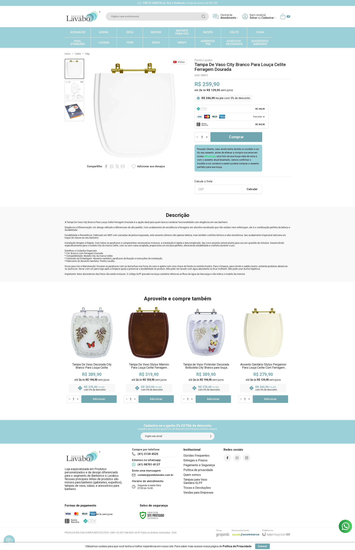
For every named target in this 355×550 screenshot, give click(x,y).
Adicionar (99, 399)
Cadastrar (267, 17)
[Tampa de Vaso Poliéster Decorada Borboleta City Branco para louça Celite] (206, 355)
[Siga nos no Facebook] (227, 458)
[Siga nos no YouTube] (237, 458)
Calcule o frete (203, 181)
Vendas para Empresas (198, 492)
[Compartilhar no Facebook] (106, 166)
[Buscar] (203, 16)
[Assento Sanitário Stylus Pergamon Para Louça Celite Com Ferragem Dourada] (263, 355)
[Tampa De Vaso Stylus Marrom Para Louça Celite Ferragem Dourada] (149, 355)
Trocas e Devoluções (197, 487)
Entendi (262, 546)
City (87, 53)
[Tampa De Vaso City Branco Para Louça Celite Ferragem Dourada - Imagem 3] (74, 111)
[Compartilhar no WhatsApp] (112, 166)
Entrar (253, 17)
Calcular (252, 189)
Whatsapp (210, 156)
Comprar (236, 137)
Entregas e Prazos (195, 460)
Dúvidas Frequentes (196, 455)
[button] (74, 69)
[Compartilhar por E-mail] (123, 166)
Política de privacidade (198, 470)
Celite (78, 53)
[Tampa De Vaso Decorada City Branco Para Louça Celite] (92, 355)
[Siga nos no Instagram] (247, 458)
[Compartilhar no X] (117, 166)
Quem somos (192, 475)
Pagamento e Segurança (199, 465)
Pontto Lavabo (203, 60)
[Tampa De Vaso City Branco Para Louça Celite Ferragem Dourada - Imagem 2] (74, 90)
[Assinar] (210, 436)
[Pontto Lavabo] (83, 16)
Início (67, 53)
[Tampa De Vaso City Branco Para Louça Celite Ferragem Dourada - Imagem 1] (74, 69)
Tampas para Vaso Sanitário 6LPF (195, 481)
